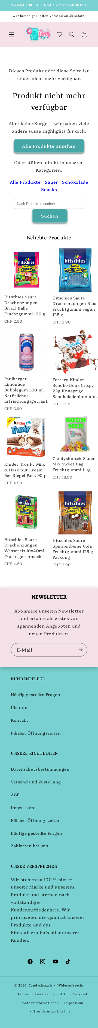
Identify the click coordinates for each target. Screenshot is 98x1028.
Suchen (49, 216)
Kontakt (19, 720)
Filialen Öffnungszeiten (36, 733)
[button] (11, 34)
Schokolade (75, 182)
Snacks (49, 189)
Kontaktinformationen (39, 1002)
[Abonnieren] (80, 649)
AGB (15, 794)
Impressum (22, 807)
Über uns (20, 707)
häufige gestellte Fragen (36, 833)
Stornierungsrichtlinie (51, 1011)
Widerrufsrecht (70, 985)
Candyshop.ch (40, 985)
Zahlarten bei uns (29, 845)
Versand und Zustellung (36, 782)
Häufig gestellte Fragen (35, 694)
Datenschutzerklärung (36, 994)
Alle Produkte (25, 182)
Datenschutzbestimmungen (40, 769)
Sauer (51, 182)
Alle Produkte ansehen (49, 146)
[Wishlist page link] (59, 34)
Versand (80, 994)
